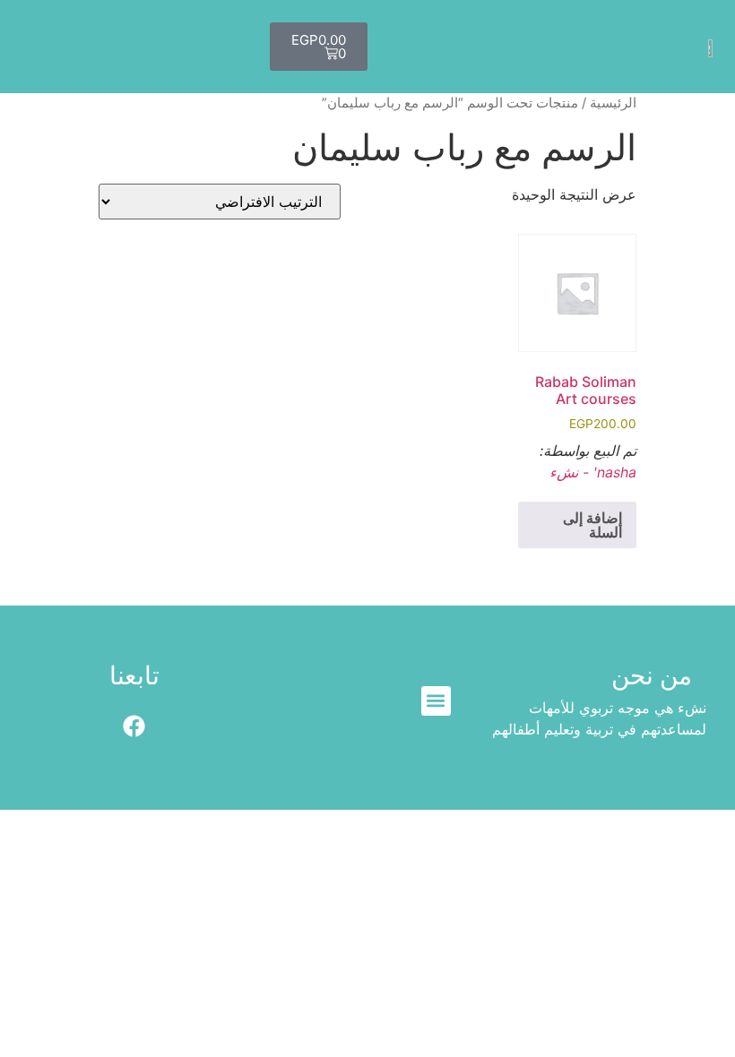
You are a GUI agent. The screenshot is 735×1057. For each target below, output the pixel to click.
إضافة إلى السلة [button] (592, 525)
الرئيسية (613, 103)
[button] (436, 701)
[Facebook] (134, 726)
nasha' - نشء (592, 472)
